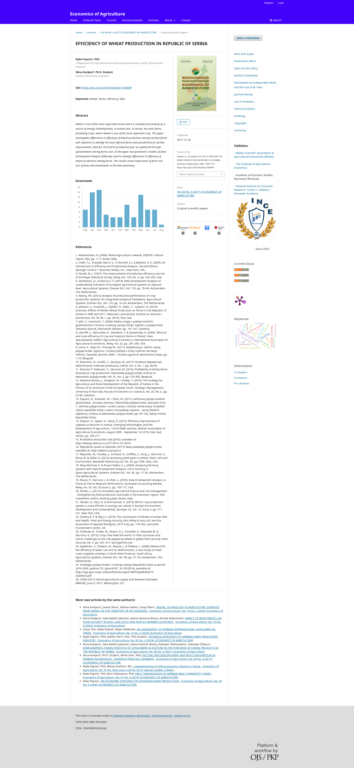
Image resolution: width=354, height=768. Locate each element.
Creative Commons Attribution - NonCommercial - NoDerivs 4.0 (151, 715)
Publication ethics (245, 61)
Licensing (240, 130)
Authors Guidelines (246, 75)
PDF (184, 122)
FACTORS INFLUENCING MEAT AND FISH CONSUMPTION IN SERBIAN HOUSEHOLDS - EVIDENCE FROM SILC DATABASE (149, 657)
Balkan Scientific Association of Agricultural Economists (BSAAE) (254, 154)
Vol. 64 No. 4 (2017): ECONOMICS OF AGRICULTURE (128, 32)
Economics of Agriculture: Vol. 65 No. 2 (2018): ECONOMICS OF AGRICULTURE (145, 640)
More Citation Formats (192, 174)
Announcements (132, 20)
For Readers (240, 372)
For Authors (240, 377)
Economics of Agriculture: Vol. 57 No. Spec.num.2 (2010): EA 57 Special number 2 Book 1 (151, 668)
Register (268, 2)
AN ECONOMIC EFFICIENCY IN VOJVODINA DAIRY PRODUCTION (140, 681)
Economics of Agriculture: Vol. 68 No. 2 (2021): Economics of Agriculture (160, 651)
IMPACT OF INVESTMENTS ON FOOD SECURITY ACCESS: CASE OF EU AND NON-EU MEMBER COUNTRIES (152, 620)
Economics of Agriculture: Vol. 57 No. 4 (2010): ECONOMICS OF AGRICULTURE (130, 677)
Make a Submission (248, 38)
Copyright (240, 123)
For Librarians (241, 383)
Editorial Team (92, 20)
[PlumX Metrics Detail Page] (240, 300)
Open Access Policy (246, 68)
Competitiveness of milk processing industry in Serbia (167, 666)
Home (73, 20)
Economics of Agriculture (97, 14)
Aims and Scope (244, 54)
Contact (185, 20)
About (169, 20)
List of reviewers (244, 101)
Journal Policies (243, 94)
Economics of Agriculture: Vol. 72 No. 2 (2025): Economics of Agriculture (137, 633)
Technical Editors (244, 108)
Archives (153, 20)
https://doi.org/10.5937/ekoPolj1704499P (107, 87)
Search (276, 20)
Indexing (239, 116)
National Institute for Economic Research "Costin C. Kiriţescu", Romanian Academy (253, 189)
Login (281, 2)
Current (111, 20)
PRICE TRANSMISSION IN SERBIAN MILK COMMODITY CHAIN (173, 673)
